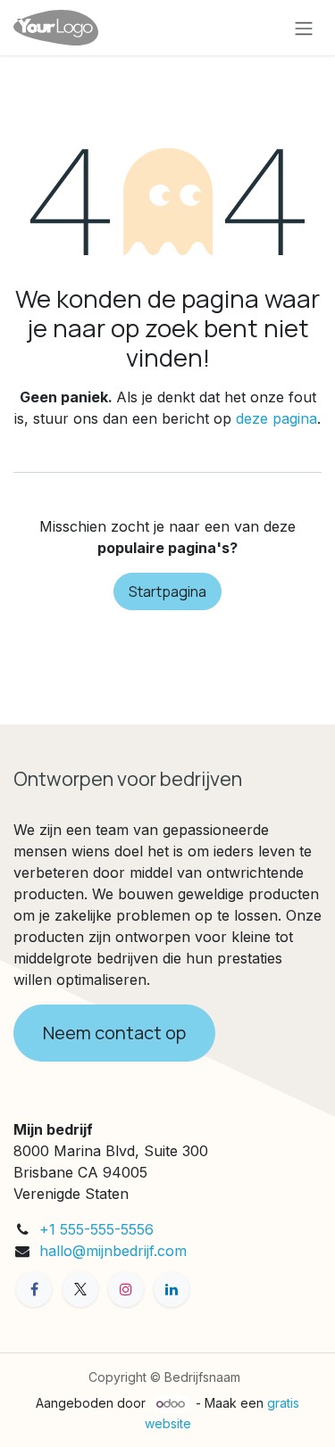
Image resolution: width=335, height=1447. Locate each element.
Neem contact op (114, 1033)
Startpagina (167, 591)
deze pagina (276, 418)
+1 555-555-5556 (96, 1229)
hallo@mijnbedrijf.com (113, 1251)
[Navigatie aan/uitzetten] (304, 27)
